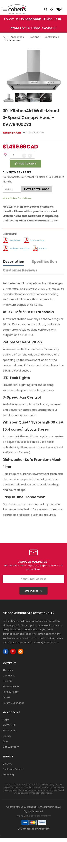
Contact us (9, 675)
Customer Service (13, 769)
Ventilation (50, 37)
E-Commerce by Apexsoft (33, 828)
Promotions (9, 730)
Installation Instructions (19, 248)
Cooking (34, 37)
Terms (6, 697)
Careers (7, 681)
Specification (44, 261)
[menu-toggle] (5, 9)
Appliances (17, 37)
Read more (51, 642)
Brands (7, 736)
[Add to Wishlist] (5, 154)
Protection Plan (11, 686)
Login (6, 719)
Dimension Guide (37, 240)
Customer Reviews (20, 270)
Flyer (5, 741)
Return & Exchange (13, 703)
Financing (8, 774)
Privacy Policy (10, 692)
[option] (33, 68)
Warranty (42, 248)
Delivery (7, 763)
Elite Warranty (11, 747)
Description (13, 261)
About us (8, 670)
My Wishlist (9, 725)
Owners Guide (14, 240)
